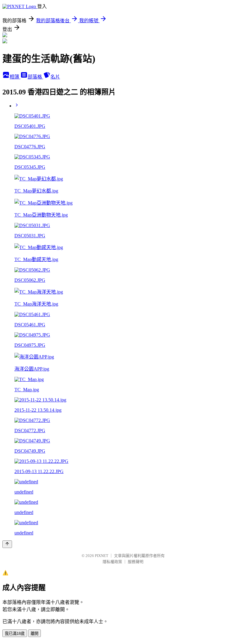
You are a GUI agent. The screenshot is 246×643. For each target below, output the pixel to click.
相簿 (15, 76)
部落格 (35, 76)
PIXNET (101, 555)
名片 (55, 76)
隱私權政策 (112, 561)
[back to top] (7, 544)
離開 (34, 633)
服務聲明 (135, 561)
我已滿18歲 (15, 633)
